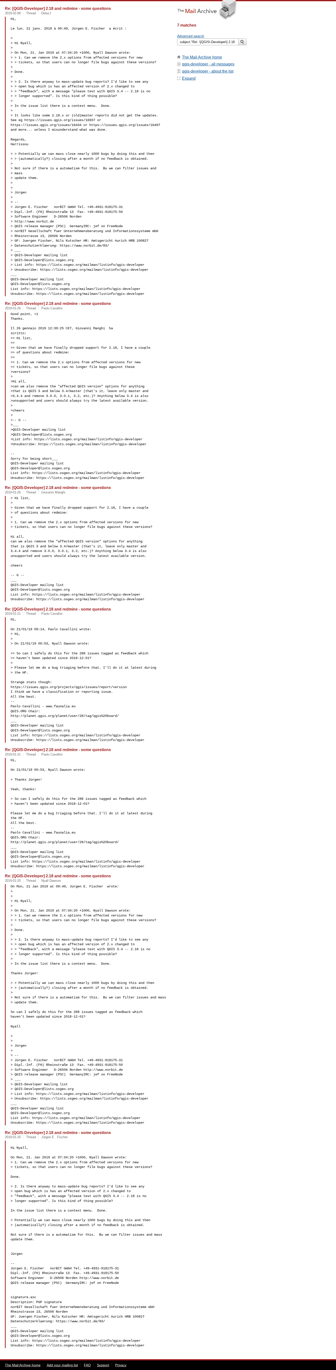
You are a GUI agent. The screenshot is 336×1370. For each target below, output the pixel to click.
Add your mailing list (62, 1365)
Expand (189, 78)
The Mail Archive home (202, 57)
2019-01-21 (13, 613)
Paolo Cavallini (51, 308)
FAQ (87, 1365)
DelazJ (46, 13)
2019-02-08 (13, 13)
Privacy (120, 1365)
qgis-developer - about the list (207, 71)
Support (103, 1365)
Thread (31, 13)
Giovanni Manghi (53, 492)
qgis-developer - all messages (208, 64)
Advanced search (190, 36)
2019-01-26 (13, 308)
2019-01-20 (13, 880)
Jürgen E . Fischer (54, 1137)
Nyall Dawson (51, 880)
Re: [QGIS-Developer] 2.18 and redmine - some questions (58, 8)
